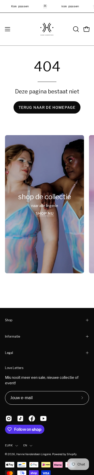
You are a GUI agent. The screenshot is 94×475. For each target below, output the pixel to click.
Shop (8, 320)
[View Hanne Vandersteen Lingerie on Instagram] (9, 418)
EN (25, 445)
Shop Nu (44, 213)
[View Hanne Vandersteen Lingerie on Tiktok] (20, 418)
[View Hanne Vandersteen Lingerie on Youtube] (43, 418)
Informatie (12, 336)
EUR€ (9, 445)
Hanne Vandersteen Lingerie (33, 454)
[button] (75, 29)
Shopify (71, 454)
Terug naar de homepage (47, 107)
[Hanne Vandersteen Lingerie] (47, 29)
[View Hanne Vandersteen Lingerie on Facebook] (32, 418)
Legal (9, 353)
